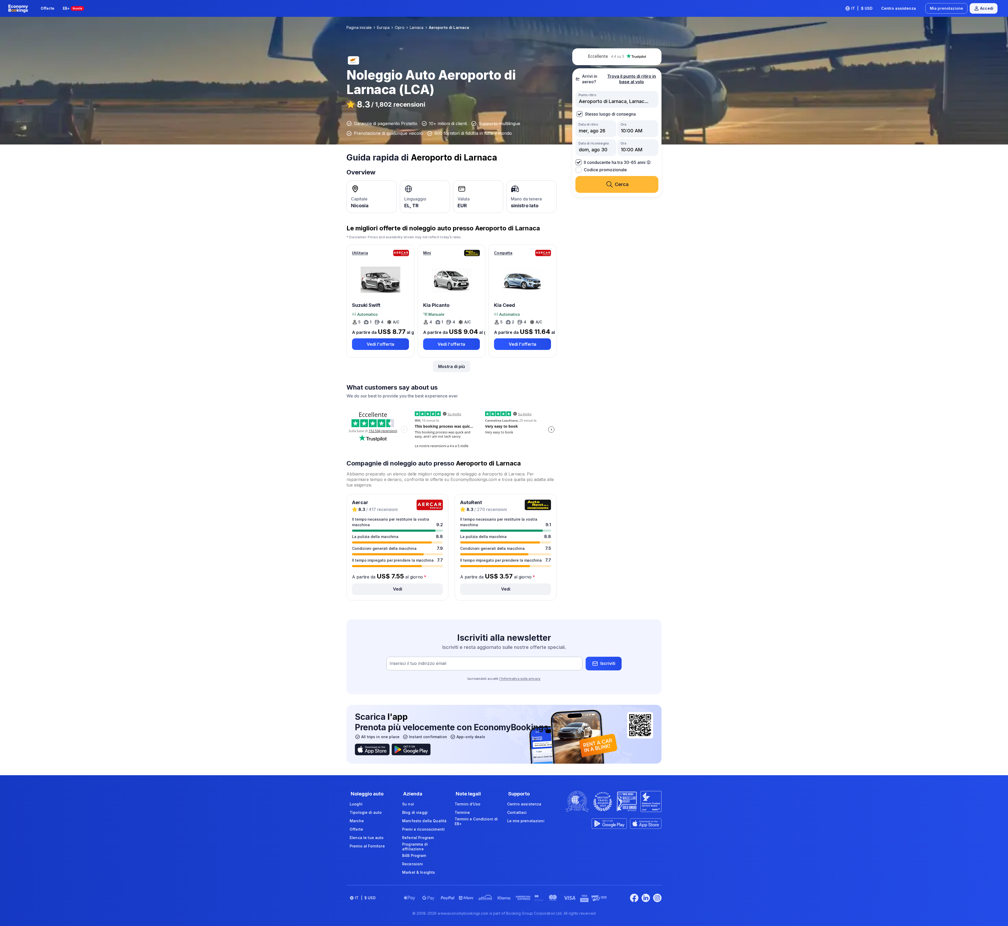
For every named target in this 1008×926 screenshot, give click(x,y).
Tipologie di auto (366, 812)
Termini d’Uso (467, 804)
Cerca (622, 184)
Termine (462, 812)
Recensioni (412, 864)
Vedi (397, 589)
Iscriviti (607, 663)
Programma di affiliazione (415, 846)
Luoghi (356, 804)
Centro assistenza (898, 8)
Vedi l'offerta (380, 344)
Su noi (408, 804)
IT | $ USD (862, 8)
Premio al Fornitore (367, 846)
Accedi (986, 8)
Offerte (47, 8)
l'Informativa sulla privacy (519, 679)
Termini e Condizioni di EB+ (476, 821)
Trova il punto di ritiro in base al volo (631, 79)
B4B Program (414, 855)
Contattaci (517, 812)
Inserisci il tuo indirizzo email (418, 663)
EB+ (72, 8)
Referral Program (418, 837)
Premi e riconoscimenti (423, 829)
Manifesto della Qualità (424, 821)
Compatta (503, 253)
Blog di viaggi (415, 812)
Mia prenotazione (946, 8)
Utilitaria (360, 253)
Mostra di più (451, 366)
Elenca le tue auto (367, 837)
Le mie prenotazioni (525, 821)
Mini (427, 253)
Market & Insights (418, 872)
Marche (357, 821)
